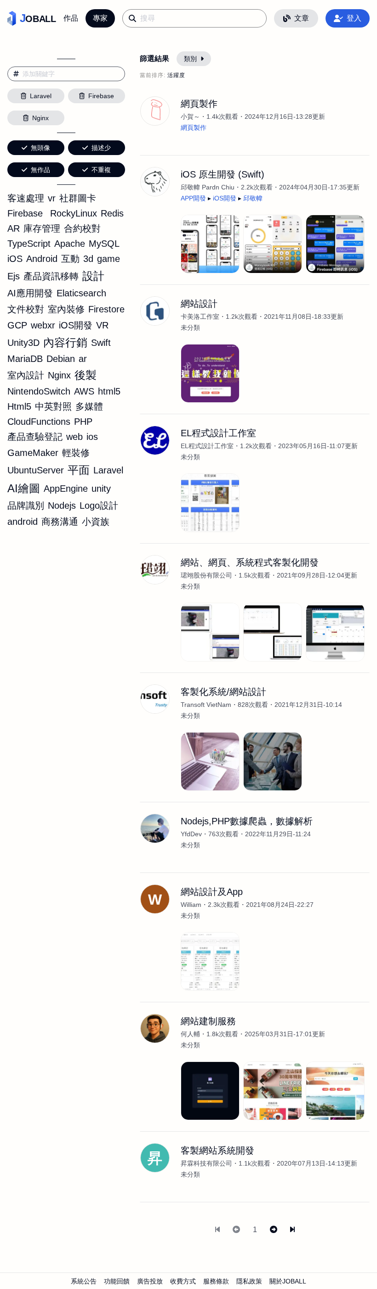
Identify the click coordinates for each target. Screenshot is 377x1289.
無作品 (40, 169)
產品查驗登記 (35, 437)
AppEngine (66, 488)
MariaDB (25, 359)
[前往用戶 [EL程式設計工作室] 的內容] (155, 440)
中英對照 (53, 406)
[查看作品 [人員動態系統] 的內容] (272, 632)
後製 (85, 375)
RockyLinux (73, 213)
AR (13, 228)
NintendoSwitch (38, 391)
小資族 (95, 522)
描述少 (101, 147)
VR (102, 325)
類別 (190, 58)
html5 (109, 391)
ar (83, 359)
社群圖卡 (77, 198)
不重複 (101, 169)
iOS (15, 259)
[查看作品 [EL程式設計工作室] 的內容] (210, 502)
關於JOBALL (287, 1281)
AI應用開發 (30, 293)
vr (52, 198)
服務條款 (216, 1281)
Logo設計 (99, 505)
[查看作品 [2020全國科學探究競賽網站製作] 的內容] (210, 373)
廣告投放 (150, 1281)
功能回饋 (117, 1281)
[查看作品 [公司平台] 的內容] (210, 961)
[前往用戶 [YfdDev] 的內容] (155, 828)
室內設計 (25, 375)
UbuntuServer (35, 470)
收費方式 (183, 1281)
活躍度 (176, 75)
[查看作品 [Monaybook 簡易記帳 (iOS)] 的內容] (272, 244)
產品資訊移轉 (51, 276)
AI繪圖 (23, 488)
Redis (112, 213)
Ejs (13, 276)
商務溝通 (59, 522)
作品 (70, 18)
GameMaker (32, 453)
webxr (43, 325)
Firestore (106, 309)
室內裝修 (66, 309)
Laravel (108, 470)
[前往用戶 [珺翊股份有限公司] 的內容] (155, 569)
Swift (101, 343)
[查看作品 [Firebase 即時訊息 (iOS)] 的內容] (335, 244)
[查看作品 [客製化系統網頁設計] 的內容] (210, 761)
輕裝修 (76, 453)
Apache (69, 244)
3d (88, 259)
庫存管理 (41, 228)
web (74, 437)
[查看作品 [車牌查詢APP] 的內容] (210, 632)
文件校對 (25, 309)
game (108, 259)
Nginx (59, 375)
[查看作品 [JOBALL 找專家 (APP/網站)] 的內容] (210, 244)
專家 (100, 18)
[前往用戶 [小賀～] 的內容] (155, 111)
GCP (17, 325)
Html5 (19, 406)
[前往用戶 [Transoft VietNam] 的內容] (155, 699)
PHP (83, 422)
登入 (354, 18)
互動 (70, 259)
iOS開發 (75, 325)
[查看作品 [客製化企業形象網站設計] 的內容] (272, 761)
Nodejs (62, 505)
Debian (60, 359)
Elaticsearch (81, 293)
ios (92, 437)
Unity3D (23, 343)
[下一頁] (273, 1229)
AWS (84, 391)
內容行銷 (65, 342)
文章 (301, 18)
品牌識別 (25, 505)
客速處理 (25, 198)
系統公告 (84, 1281)
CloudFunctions (38, 422)
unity (101, 488)
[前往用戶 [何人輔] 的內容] (155, 1028)
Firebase (25, 213)
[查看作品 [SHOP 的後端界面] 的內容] (210, 1090)
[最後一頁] (292, 1229)
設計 (93, 276)
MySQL (104, 244)
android (22, 522)
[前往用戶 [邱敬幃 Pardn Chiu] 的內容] (155, 181)
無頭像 (40, 147)
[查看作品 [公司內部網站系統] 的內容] (335, 632)
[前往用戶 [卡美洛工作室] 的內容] (155, 311)
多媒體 (89, 406)
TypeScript (29, 244)
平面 (79, 470)
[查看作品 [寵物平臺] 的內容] (335, 1090)
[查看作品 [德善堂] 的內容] (272, 1090)
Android (41, 259)
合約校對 (82, 228)
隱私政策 (249, 1281)
